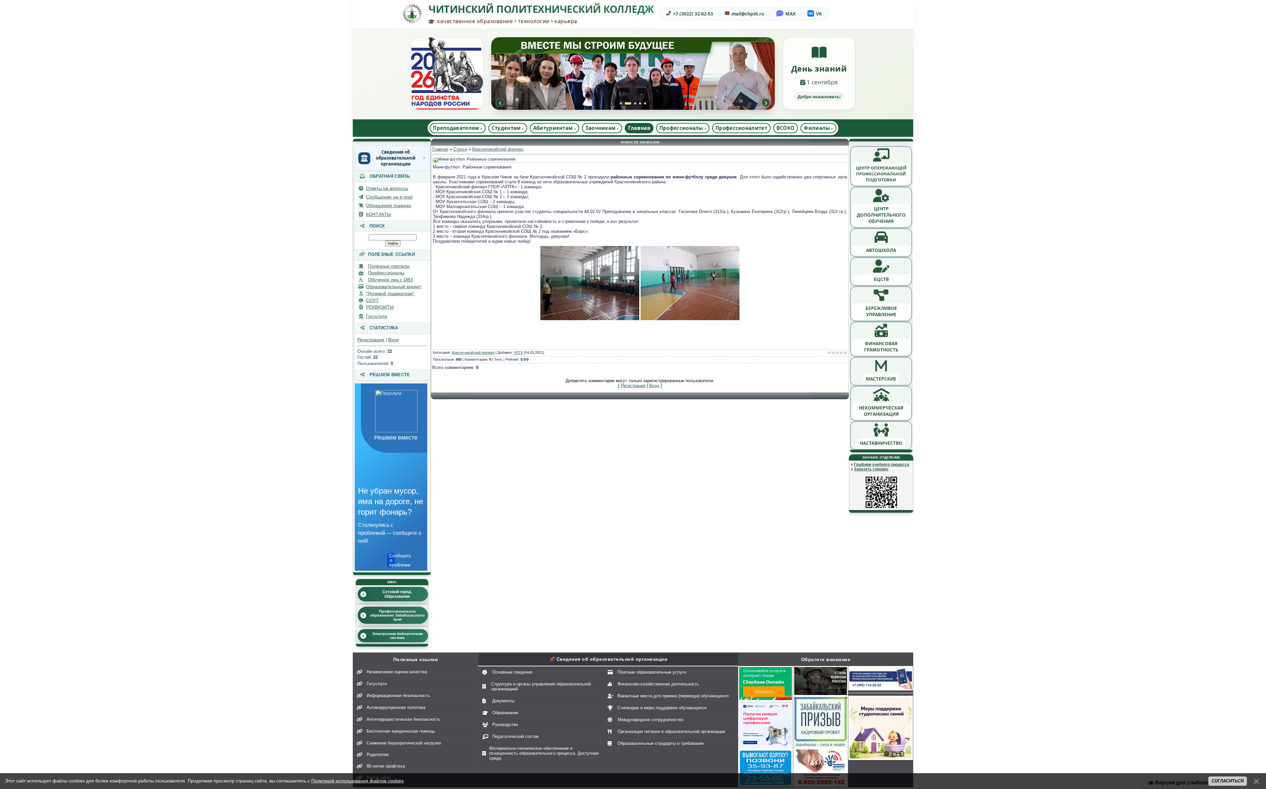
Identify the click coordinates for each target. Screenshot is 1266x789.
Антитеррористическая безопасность (403, 719)
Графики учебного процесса (881, 464)
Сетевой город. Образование (397, 594)
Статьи (460, 149)
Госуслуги (376, 316)
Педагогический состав (515, 736)
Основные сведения (512, 672)
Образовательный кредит (393, 286)
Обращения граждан (388, 205)
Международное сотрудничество (650, 719)
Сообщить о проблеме (392, 560)
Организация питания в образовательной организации (671, 731)
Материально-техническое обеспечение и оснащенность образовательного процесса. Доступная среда (544, 753)
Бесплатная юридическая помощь (401, 731)
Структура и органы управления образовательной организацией (541, 686)
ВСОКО (785, 128)
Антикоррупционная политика (396, 707)
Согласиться (1228, 780)
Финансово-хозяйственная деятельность (658, 684)
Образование (505, 712)
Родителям (378, 754)
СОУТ (372, 300)
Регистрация (370, 339)
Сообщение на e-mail (389, 196)
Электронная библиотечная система (397, 636)
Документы (503, 700)
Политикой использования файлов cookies (357, 780)
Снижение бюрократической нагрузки (404, 743)
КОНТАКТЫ (378, 214)
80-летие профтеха (386, 766)
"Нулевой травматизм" (390, 293)
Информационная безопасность (398, 695)
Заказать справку (871, 469)
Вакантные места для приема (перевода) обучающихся (673, 695)
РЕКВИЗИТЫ (380, 307)
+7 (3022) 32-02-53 (693, 14)
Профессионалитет (741, 128)
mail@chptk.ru (748, 14)
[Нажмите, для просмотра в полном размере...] (589, 318)
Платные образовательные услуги (652, 672)
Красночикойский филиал (498, 149)
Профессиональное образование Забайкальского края (397, 615)
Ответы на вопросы (387, 188)
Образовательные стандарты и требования (661, 743)
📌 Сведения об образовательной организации (608, 659)
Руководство (505, 724)
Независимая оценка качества (397, 671)
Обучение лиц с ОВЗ (390, 279)
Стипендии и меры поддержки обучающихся (662, 707)
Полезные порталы (388, 266)
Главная (639, 128)
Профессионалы (386, 272)
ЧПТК (518, 352)
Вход (393, 339)
